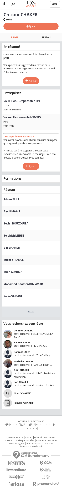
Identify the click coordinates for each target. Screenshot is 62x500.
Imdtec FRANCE (13, 260)
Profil (15, 37)
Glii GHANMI (11, 248)
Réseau (46, 37)
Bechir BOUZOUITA (15, 223)
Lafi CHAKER (21, 382)
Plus (31, 311)
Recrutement (49, 437)
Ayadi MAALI (11, 211)
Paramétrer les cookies (46, 440)
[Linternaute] (16, 470)
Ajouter (32, 26)
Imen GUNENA (12, 272)
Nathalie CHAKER (24, 361)
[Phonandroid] (45, 484)
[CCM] (45, 463)
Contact (28, 437)
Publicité (38, 437)
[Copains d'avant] (16, 477)
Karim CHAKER (22, 342)
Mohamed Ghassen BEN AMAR (23, 284)
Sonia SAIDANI (12, 296)
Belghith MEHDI (13, 235)
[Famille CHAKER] (7, 403)
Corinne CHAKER (23, 330)
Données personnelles (24, 440)
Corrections (48, 443)
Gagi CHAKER (21, 370)
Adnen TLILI (11, 199)
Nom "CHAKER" (22, 393)
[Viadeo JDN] (45, 477)
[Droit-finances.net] (45, 470)
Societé (8, 440)
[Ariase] (16, 484)
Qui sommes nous (15, 437)
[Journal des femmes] (16, 463)
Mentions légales (16, 443)
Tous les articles (33, 443)
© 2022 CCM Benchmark (31, 446)
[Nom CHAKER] (7, 393)
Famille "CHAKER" (24, 402)
